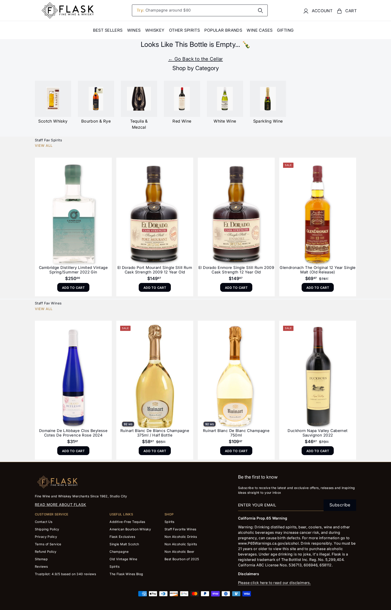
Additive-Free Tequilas (127, 522)
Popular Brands (223, 30)
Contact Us (43, 522)
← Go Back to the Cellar (195, 59)
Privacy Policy (46, 537)
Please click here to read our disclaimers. (274, 582)
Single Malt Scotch (125, 544)
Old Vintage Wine (123, 559)
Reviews (41, 566)
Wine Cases (259, 30)
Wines (134, 30)
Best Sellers (108, 30)
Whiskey (155, 30)
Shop (169, 514)
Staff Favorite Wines (180, 529)
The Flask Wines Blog (126, 574)
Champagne (119, 551)
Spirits (114, 566)
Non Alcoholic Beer (179, 551)
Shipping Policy (47, 529)
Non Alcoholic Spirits (181, 544)
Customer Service (51, 514)
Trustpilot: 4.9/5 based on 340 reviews (65, 574)
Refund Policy (46, 551)
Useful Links (121, 514)
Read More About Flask (60, 504)
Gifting (285, 30)
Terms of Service (48, 544)
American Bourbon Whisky (130, 529)
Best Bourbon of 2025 (182, 559)
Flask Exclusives (122, 537)
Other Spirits (184, 30)
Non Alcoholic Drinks (181, 537)
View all (43, 145)
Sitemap (41, 559)
